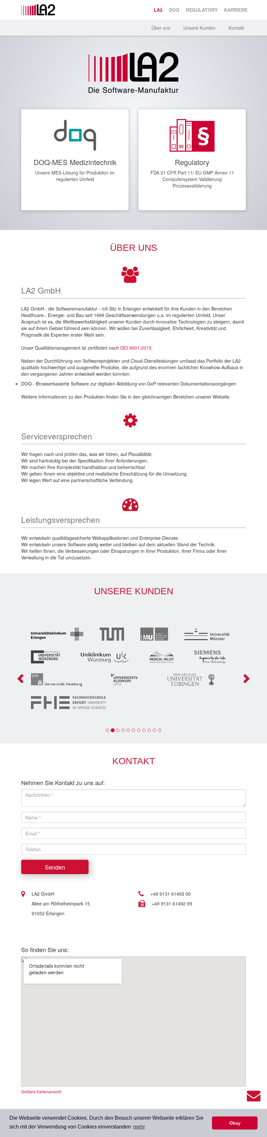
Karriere (235, 10)
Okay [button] (235, 1123)
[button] (18, 676)
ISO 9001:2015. (136, 347)
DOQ (174, 10)
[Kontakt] (253, 1094)
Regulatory (202, 10)
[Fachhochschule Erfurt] (133, 702)
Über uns (160, 27)
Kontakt (236, 27)
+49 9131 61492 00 (170, 893)
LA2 (158, 10)
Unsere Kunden (199, 27)
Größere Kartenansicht (41, 1091)
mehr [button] (139, 1126)
